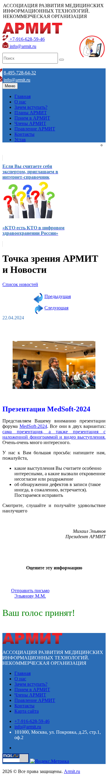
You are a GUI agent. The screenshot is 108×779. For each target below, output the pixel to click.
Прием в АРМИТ (32, 118)
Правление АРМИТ (34, 128)
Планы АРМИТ (30, 112)
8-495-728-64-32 (20, 72)
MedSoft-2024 (33, 426)
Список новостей (20, 284)
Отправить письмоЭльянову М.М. (30, 593)
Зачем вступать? (30, 107)
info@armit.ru (22, 46)
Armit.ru (72, 771)
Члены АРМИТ (30, 123)
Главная (22, 96)
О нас (20, 101)
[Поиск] (61, 60)
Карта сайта (26, 711)
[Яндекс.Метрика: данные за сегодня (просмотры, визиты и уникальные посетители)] (49, 761)
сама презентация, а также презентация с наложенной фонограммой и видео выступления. (54, 434)
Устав (20, 139)
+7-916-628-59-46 (26, 39)
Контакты (24, 134)
